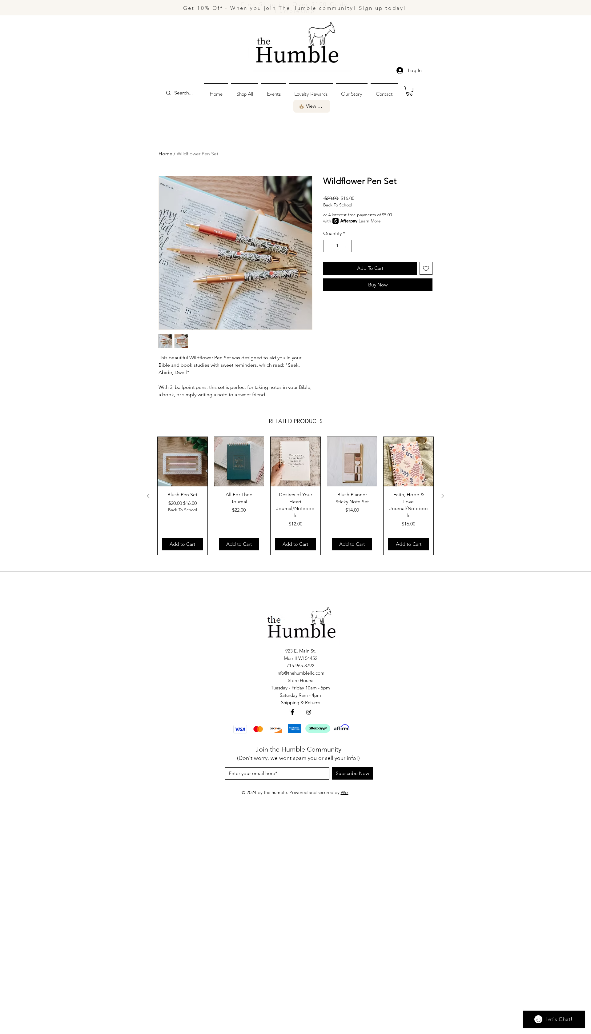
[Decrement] (328, 246)
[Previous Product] (148, 496)
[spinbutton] (337, 246)
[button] (244, 91)
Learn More (370, 221)
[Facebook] (292, 712)
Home (165, 154)
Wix (344, 792)
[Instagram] (309, 712)
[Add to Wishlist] (426, 268)
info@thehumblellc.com (300, 673)
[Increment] (346, 246)
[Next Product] (442, 496)
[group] (295, 496)
